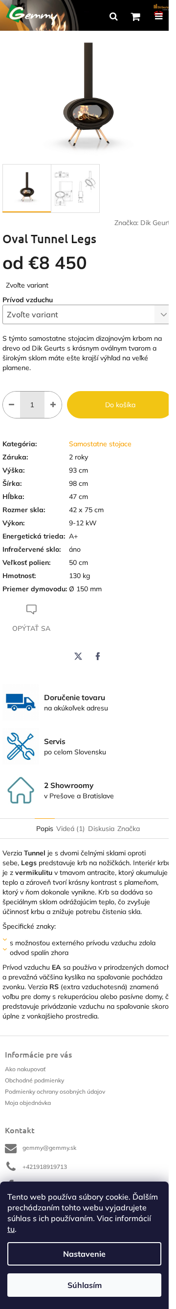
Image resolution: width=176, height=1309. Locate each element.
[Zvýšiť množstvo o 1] (53, 405)
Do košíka (120, 404)
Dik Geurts (157, 222)
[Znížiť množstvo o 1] (11, 405)
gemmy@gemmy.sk (49, 1147)
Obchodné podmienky (34, 1080)
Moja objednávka (28, 1102)
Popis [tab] (44, 828)
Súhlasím (84, 1285)
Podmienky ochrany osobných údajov (55, 1091)
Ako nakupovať (25, 1069)
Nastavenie (84, 1254)
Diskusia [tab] (101, 828)
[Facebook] (98, 656)
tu (11, 1229)
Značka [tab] (128, 828)
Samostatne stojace (100, 443)
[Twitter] (78, 656)
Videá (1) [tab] (70, 828)
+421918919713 (44, 1166)
